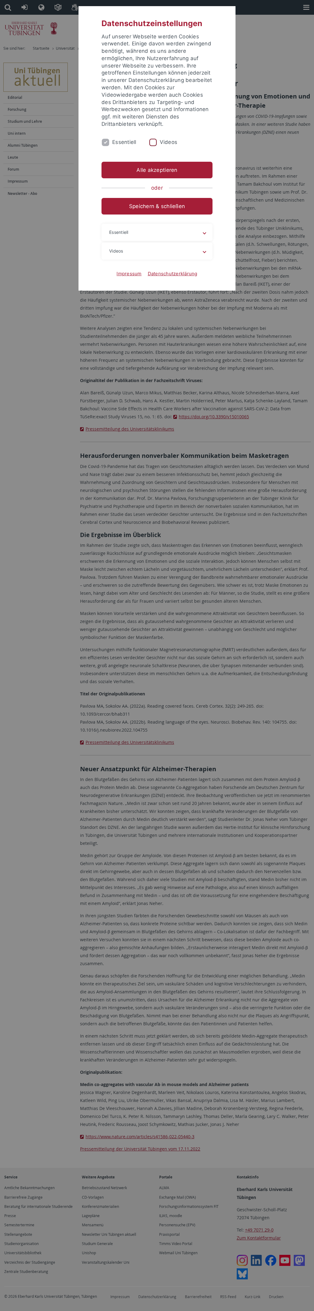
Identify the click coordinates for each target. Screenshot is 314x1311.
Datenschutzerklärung (172, 274)
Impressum (129, 274)
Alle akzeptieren (156, 170)
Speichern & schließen (157, 206)
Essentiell (124, 142)
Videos (169, 142)
